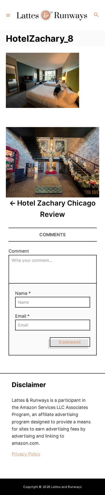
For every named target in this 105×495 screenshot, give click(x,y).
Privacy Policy (26, 453)
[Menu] (8, 15)
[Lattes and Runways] (51, 15)
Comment (19, 251)
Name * (23, 293)
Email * (22, 316)
